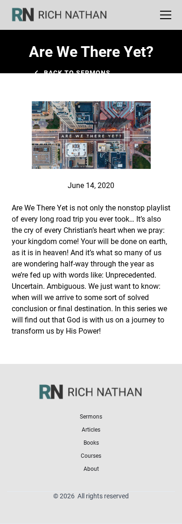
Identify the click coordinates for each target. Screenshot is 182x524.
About (91, 468)
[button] (163, 15)
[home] (65, 15)
